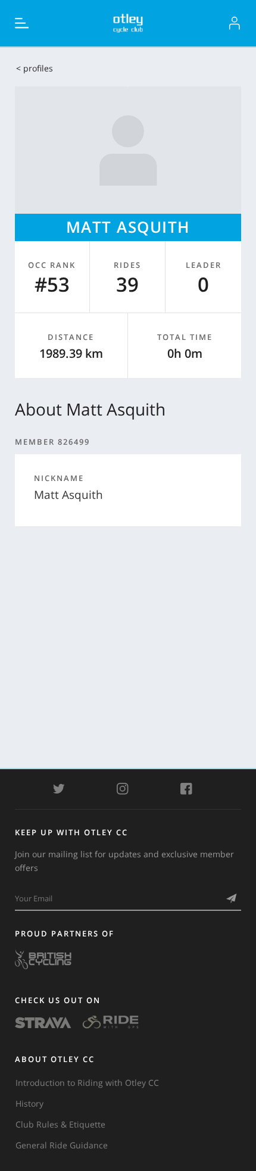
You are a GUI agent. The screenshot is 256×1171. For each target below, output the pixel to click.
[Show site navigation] (22, 23)
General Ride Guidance (61, 1145)
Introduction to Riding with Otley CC (87, 1082)
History (29, 1103)
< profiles (34, 68)
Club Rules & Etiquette (60, 1124)
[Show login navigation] (234, 23)
